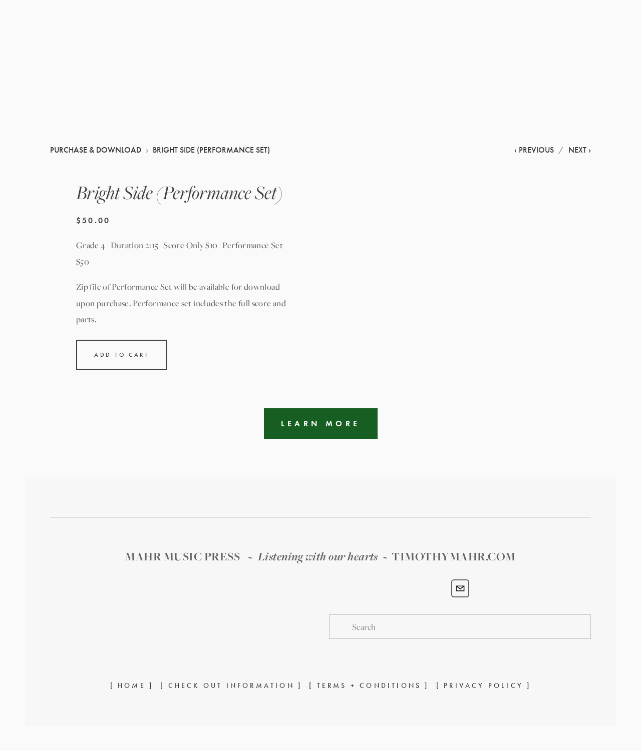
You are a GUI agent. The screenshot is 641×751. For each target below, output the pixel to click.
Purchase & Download (544, 75)
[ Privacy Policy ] (483, 685)
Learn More (321, 423)
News (149, 75)
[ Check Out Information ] (231, 685)
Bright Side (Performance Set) (211, 150)
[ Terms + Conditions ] (369, 685)
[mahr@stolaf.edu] (460, 588)
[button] (121, 355)
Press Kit (240, 75)
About (64, 75)
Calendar (191, 75)
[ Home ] (132, 685)
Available (107, 75)
